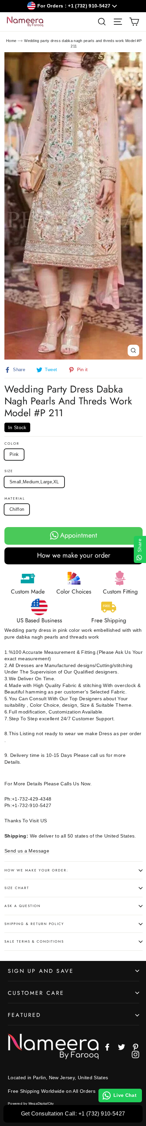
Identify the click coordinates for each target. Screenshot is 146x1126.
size (8, 471)
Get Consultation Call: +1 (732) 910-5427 (73, 1114)
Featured (24, 1015)
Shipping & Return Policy (34, 923)
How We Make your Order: (36, 870)
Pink (14, 454)
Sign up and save (41, 971)
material (14, 499)
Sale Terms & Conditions (34, 941)
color (11, 444)
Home (11, 41)
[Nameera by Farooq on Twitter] (121, 1047)
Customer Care (36, 993)
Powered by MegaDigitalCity (31, 1103)
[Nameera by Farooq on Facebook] (107, 1047)
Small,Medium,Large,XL (34, 481)
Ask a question (22, 905)
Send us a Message (26, 850)
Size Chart (16, 887)
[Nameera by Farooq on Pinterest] (135, 1047)
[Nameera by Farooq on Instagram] (135, 1054)
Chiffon (17, 509)
